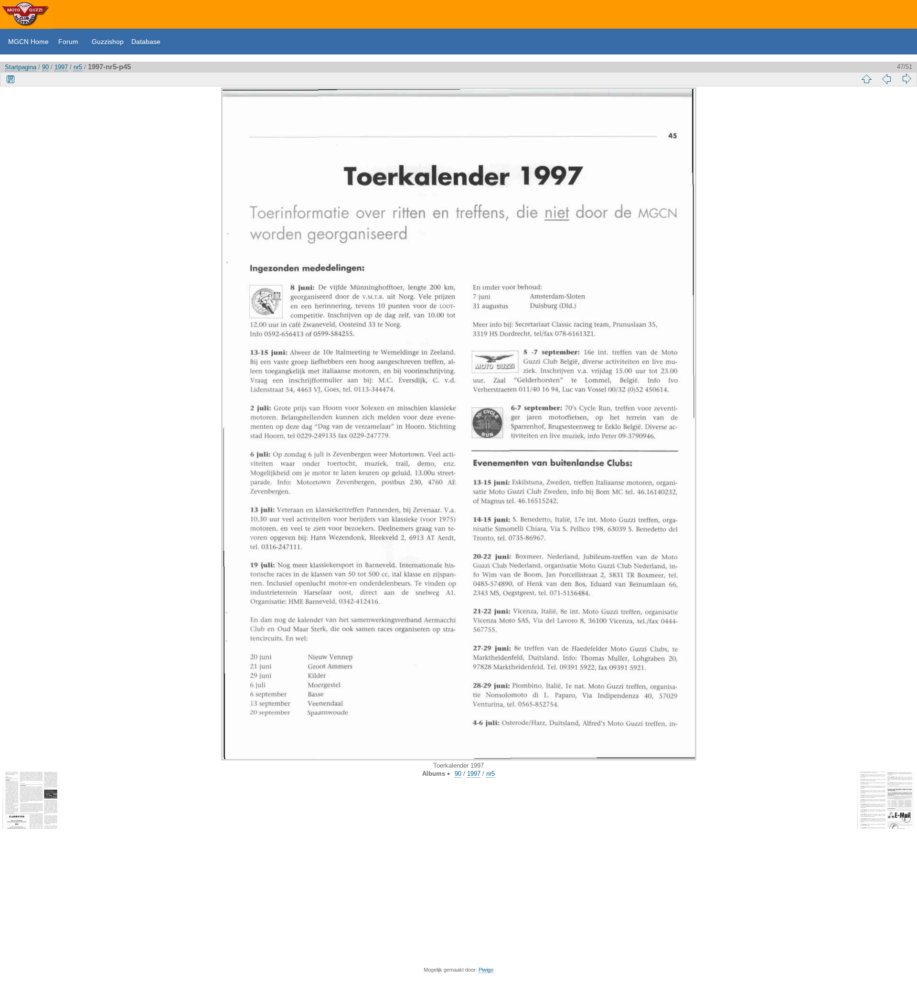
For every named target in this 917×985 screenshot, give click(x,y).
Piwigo (486, 970)
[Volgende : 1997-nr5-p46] (906, 79)
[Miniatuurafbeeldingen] (866, 79)
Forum (68, 41)
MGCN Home (28, 41)
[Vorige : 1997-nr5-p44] (886, 79)
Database (145, 41)
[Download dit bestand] (10, 79)
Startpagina (20, 67)
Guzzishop (108, 41)
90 (45, 67)
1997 (61, 67)
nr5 (78, 67)
